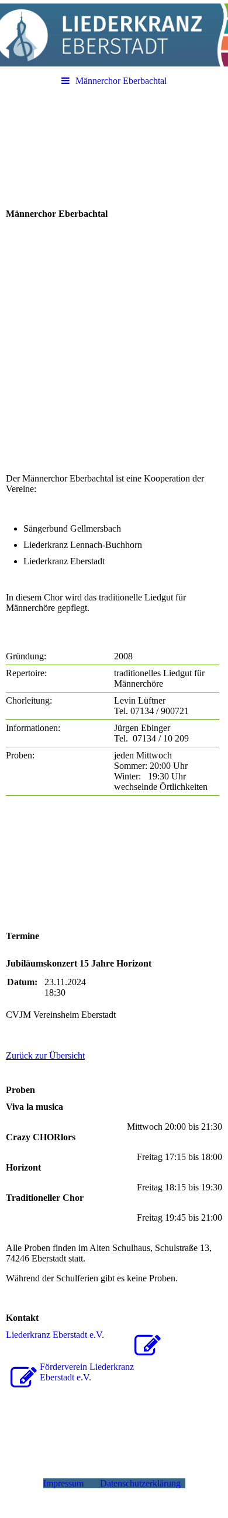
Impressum (65, 1483)
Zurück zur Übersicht (45, 1055)
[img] (114, 35)
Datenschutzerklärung (142, 1483)
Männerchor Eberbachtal (121, 81)
